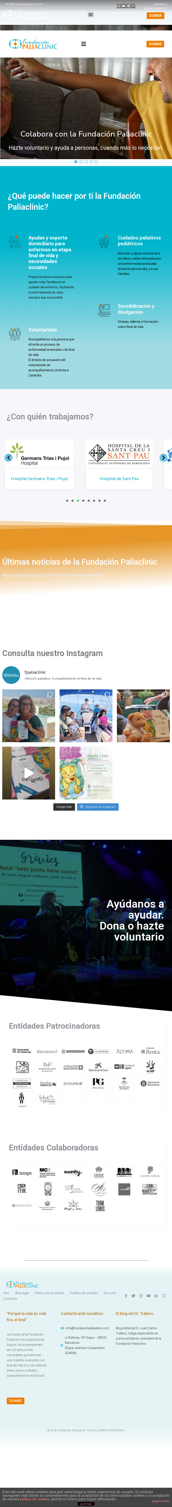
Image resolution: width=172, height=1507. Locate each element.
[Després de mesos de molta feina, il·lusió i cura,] (86, 773)
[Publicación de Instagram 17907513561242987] (28, 773)
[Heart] (133, 6)
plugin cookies (161, 1501)
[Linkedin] (128, 6)
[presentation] (67, 500)
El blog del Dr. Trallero (134, 1313)
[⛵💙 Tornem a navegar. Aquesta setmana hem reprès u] (86, 715)
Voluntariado (42, 330)
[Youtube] (124, 6)
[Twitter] (133, 1296)
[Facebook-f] (126, 1296)
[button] (90, 14)
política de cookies (34, 1499)
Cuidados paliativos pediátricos (139, 240)
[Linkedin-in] (156, 1296)
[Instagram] (119, 6)
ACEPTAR (86, 1504)
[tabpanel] (54, 465)
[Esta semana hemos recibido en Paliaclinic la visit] (28, 715)
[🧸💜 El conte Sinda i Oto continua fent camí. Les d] (143, 715)
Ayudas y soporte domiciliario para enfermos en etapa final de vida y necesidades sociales (49, 252)
